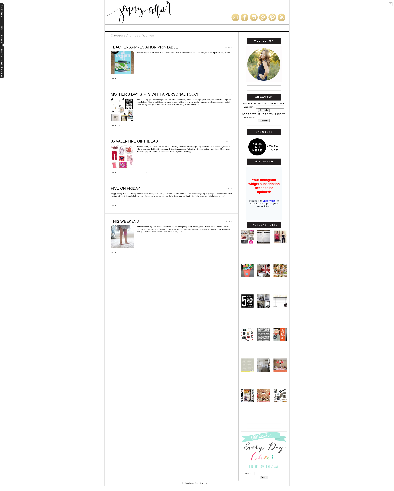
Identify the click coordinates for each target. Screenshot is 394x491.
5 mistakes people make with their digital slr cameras (247, 317)
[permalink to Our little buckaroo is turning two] (263, 401)
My (142, 252)
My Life (131, 205)
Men (127, 78)
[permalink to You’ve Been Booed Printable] (280, 340)
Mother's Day (124, 125)
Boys (117, 172)
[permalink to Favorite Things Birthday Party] (280, 371)
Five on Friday (125, 188)
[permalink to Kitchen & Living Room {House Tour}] (263, 371)
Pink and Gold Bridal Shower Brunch (247, 249)
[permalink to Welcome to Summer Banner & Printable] (247, 276)
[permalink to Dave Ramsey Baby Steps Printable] (263, 340)
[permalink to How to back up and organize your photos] (247, 401)
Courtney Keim (214, 483)
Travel (150, 252)
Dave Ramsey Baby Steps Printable (264, 347)
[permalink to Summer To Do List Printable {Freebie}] (247, 371)
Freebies (170, 28)
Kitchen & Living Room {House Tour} (264, 378)
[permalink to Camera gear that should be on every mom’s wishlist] (247, 340)
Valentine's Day (141, 172)
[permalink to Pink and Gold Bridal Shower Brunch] (247, 242)
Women (131, 78)
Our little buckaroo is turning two (264, 408)
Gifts (207, 28)
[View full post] (122, 62)
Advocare (142, 28)
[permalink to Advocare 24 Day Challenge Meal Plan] (280, 276)
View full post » (145, 57)
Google (176, 483)
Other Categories (270, 28)
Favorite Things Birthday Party (280, 378)
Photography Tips (248, 28)
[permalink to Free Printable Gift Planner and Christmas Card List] (280, 307)
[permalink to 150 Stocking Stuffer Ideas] (280, 401)
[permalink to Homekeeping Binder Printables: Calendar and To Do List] (263, 242)
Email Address (249, 107)
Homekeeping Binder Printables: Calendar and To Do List (264, 252)
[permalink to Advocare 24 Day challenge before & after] (280, 242)
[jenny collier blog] (153, 23)
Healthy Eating (125, 28)
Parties (196, 28)
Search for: (249, 474)
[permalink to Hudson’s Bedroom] (263, 276)
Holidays (183, 28)
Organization (229, 28)
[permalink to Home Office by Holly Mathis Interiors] (263, 307)
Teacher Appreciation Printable (144, 47)
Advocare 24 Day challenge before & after (280, 249)
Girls (125, 172)
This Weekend (125, 221)
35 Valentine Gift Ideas (134, 141)
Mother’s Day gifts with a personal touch (155, 94)
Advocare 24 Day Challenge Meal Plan (280, 283)
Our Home (156, 28)
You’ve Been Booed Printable (280, 347)
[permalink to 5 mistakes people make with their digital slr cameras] (247, 307)
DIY (215, 28)
